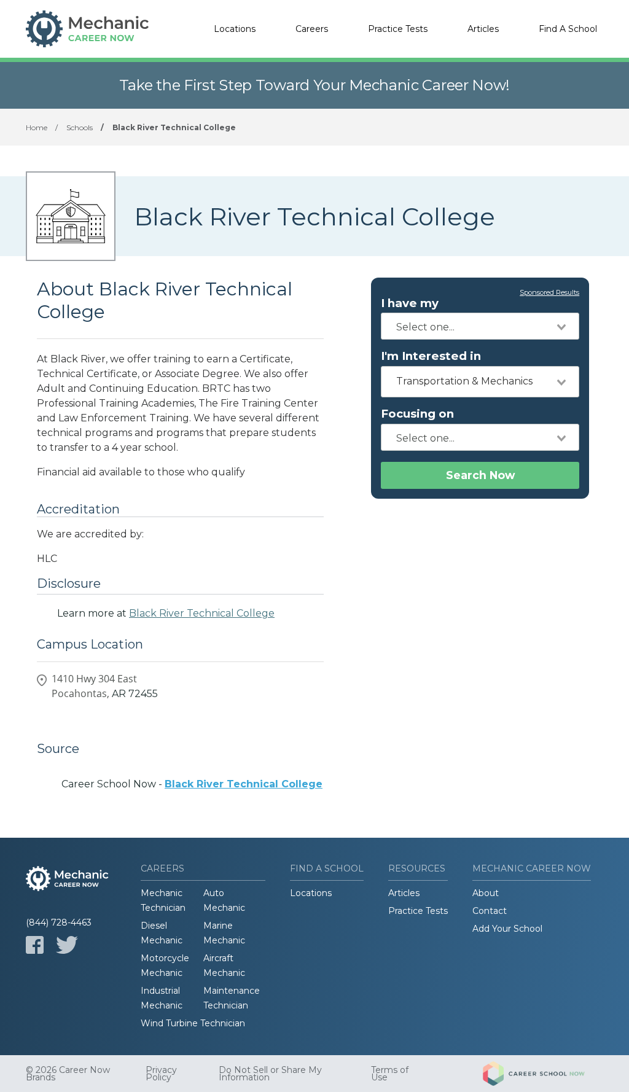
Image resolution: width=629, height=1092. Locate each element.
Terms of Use (389, 1073)
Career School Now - (191, 784)
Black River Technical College (202, 613)
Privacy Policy (161, 1073)
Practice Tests (398, 28)
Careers (311, 28)
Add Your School (507, 928)
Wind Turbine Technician (193, 1023)
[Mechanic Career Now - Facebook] (35, 945)
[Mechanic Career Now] (87, 29)
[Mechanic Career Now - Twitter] (67, 945)
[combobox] (480, 326)
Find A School (568, 28)
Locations (235, 28)
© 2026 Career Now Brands (68, 1073)
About (485, 893)
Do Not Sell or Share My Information (270, 1073)
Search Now (480, 475)
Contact (489, 910)
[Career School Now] (543, 1073)
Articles (483, 28)
